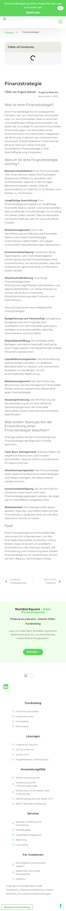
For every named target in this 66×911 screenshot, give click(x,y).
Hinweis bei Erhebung (17, 907)
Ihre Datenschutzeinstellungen (34, 893)
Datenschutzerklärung (32, 889)
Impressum (12, 889)
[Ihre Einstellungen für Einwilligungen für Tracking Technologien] (61, 906)
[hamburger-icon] (60, 22)
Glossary (9, 32)
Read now (33, 12)
